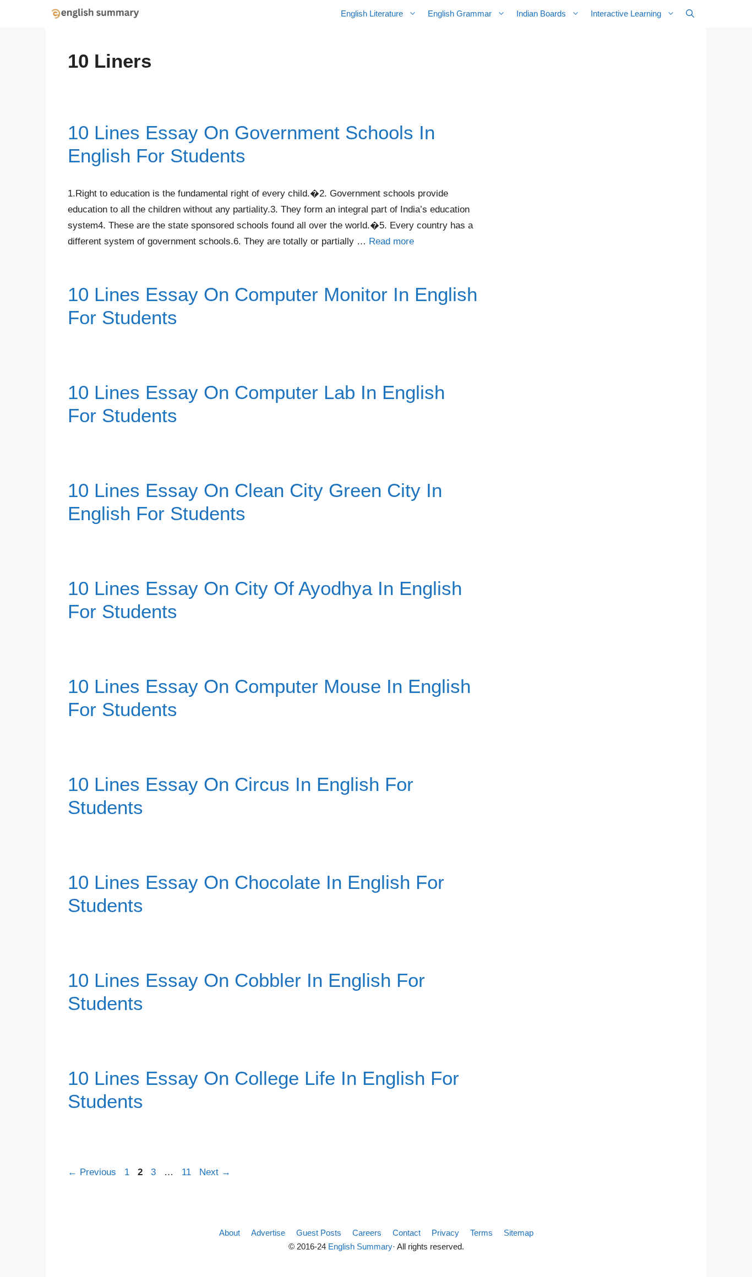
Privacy (445, 1232)
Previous (92, 1172)
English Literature (372, 13)
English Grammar (460, 13)
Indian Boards (541, 13)
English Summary (360, 1246)
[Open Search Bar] (690, 14)
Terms (481, 1232)
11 (187, 1172)
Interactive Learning (626, 13)
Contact (407, 1232)
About (229, 1232)
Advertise (268, 1232)
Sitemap (518, 1232)
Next (215, 1172)
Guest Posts (318, 1232)
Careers (367, 1232)
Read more (391, 241)
